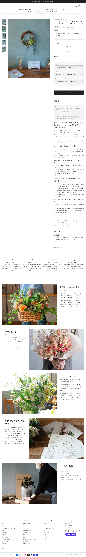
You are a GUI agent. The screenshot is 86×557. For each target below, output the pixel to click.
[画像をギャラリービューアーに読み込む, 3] (4, 36)
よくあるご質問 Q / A (27, 523)
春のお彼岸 (46, 532)
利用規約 (25, 526)
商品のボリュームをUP (69, 64)
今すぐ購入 (69, 92)
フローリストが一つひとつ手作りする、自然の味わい (65, 118)
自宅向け (68, 225)
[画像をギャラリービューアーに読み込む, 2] (4, 29)
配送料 (58, 27)
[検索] (76, 6)
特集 (35, 9)
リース (64, 225)
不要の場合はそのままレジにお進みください (66, 81)
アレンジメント (65, 9)
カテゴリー (46, 11)
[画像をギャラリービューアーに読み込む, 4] (4, 42)
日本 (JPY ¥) (4, 554)
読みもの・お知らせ (6, 546)
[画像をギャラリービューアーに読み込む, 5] (4, 49)
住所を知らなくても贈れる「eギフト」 (34, 11)
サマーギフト (47, 539)
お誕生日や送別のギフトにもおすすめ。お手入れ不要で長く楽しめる (67, 116)
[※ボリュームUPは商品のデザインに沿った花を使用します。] (66, 64)
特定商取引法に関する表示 (28, 530)
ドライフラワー (59, 225)
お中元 (45, 537)
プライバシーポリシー (27, 532)
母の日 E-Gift (47, 526)
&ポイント (57, 11)
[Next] (60, 1)
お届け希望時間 (57, 49)
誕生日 (47, 9)
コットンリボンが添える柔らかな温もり (62, 111)
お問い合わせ (26, 528)
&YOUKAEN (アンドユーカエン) (60, 19)
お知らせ (51, 11)
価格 (43, 9)
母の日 (45, 523)
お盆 (45, 534)
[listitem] (43, 1)
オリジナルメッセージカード (61, 78)
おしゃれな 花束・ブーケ (55, 9)
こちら (58, 35)
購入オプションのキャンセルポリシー (31, 539)
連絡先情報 (25, 541)
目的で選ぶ (4, 532)
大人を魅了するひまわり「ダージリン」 (25, 9)
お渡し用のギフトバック (60, 71)
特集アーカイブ (26, 543)
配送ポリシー (26, 537)
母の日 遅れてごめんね (49, 528)
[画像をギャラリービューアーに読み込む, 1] (4, 22)
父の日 (45, 530)
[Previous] (26, 1)
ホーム (3, 523)
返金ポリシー (26, 534)
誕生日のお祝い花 (6, 537)
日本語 (11, 554)
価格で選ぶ (4, 534)
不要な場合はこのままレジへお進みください (66, 67)
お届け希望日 (56, 43)
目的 (39, 9)
